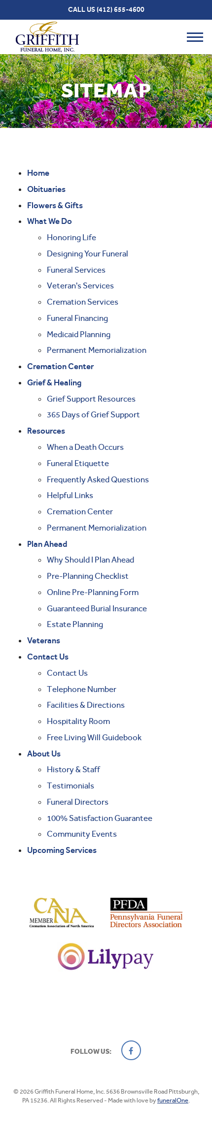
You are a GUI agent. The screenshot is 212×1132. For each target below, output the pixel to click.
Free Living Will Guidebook (94, 737)
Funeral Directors (77, 802)
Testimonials (70, 785)
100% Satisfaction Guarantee (99, 818)
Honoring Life (71, 237)
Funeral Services (76, 270)
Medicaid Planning (78, 334)
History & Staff (73, 769)
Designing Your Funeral (87, 253)
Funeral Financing (77, 318)
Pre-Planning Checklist (88, 576)
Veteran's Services (80, 285)
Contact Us (67, 673)
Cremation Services (82, 302)
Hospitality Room (78, 721)
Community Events (82, 834)
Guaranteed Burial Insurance (97, 608)
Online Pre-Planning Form (93, 592)
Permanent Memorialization (96, 350)
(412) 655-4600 (120, 9)
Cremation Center (80, 511)
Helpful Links (70, 495)
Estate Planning (75, 624)
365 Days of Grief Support (93, 414)
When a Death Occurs (85, 447)
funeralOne (172, 1100)
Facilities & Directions (86, 705)
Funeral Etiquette (78, 463)
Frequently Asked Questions (98, 479)
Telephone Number (81, 689)
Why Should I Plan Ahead (90, 560)
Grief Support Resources (91, 399)
